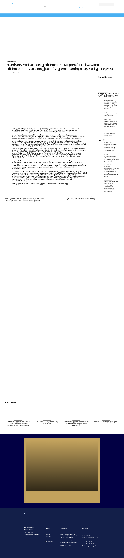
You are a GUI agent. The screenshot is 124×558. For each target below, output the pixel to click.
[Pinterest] (109, 73)
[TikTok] (89, 555)
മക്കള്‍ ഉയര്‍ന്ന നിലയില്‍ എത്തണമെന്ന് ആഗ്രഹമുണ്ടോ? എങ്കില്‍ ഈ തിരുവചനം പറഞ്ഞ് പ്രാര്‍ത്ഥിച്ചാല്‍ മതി (24, 200)
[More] (115, 73)
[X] (105, 73)
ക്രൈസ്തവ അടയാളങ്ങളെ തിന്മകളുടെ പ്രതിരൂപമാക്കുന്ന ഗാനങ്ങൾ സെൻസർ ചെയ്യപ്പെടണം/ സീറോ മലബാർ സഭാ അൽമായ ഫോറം (111, 171)
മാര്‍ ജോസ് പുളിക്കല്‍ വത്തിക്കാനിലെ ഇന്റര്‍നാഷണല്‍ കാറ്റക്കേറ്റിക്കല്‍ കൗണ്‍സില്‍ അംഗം (76, 424)
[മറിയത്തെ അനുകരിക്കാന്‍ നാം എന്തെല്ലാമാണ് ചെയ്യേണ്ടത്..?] (100, 132)
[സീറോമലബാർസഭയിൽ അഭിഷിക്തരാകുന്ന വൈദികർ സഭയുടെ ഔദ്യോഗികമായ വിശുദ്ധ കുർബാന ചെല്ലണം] (100, 145)
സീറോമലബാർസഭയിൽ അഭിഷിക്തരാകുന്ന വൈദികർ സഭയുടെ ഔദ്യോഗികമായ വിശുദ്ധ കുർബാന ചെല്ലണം (111, 148)
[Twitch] (93, 555)
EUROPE (106, 154)
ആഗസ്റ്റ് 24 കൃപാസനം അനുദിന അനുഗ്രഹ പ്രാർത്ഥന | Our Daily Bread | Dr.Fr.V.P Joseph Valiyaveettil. (108, 95)
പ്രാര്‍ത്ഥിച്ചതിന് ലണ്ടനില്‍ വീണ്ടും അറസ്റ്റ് (81, 199)
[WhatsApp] (112, 73)
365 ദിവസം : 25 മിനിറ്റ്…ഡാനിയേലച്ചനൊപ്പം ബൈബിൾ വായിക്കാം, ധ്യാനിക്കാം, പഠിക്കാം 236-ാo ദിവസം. (111, 105)
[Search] (112, 4)
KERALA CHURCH (11, 61)
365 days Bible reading (110, 100)
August (106, 112)
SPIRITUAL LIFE (107, 119)
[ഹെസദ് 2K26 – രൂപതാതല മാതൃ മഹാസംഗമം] (47, 411)
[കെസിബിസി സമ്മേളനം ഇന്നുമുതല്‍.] (106, 411)
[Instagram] (86, 555)
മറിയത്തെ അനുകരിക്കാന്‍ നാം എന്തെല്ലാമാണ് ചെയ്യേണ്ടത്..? (111, 133)
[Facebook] (102, 73)
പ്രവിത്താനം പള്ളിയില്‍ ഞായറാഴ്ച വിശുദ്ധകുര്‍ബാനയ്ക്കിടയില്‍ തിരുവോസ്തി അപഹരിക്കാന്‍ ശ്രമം (18, 424)
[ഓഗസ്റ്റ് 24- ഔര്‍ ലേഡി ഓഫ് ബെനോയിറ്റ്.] (100, 114)
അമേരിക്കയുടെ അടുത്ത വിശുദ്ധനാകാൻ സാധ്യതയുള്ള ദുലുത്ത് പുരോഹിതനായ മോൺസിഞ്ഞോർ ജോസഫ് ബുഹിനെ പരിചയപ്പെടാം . (111, 186)
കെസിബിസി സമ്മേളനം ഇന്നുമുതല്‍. (106, 422)
